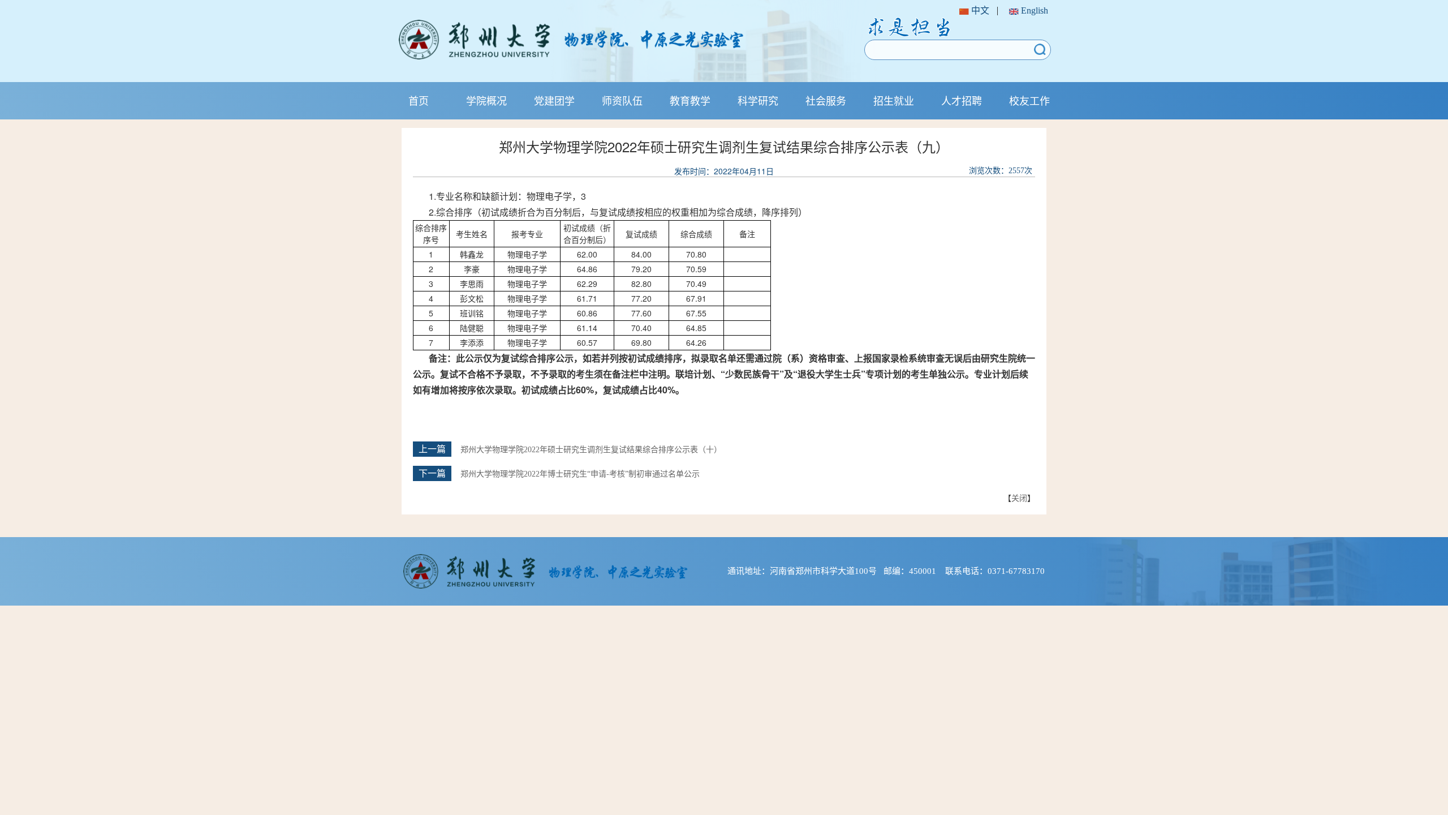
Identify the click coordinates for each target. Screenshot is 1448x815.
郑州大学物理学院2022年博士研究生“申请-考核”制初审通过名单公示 (580, 474)
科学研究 (758, 100)
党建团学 (554, 100)
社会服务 (825, 100)
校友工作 (1029, 100)
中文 (979, 10)
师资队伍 (622, 100)
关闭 (1019, 497)
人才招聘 (961, 100)
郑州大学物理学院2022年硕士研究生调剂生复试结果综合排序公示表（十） (591, 449)
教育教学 (690, 100)
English (1033, 10)
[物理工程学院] (607, 39)
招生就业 (893, 100)
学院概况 (486, 100)
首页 (418, 100)
